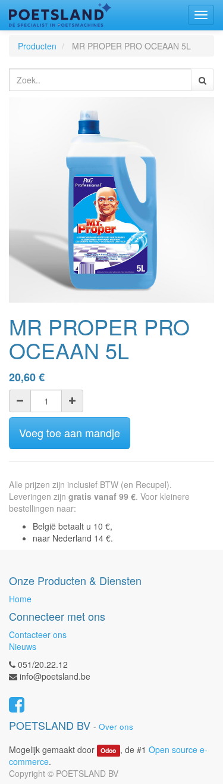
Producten (37, 46)
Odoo (108, 750)
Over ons (116, 726)
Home (20, 599)
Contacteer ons (38, 634)
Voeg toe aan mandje (69, 432)
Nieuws (22, 646)
